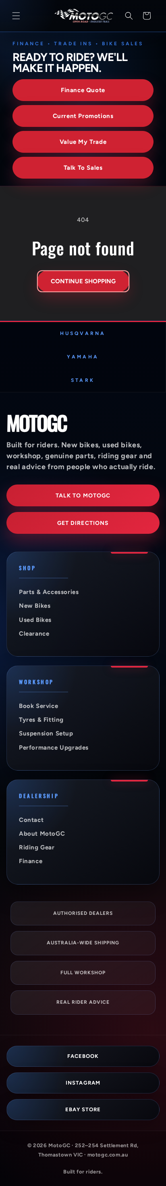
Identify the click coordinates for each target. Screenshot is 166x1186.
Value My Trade (83, 141)
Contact (31, 820)
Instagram (83, 1083)
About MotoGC (42, 833)
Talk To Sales (83, 167)
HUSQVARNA (83, 333)
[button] (16, 16)
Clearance (34, 633)
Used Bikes (35, 620)
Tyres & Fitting (41, 719)
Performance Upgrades (54, 747)
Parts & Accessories (49, 592)
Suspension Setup (46, 733)
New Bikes (34, 605)
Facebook (83, 1056)
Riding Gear (37, 847)
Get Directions (83, 523)
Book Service (38, 706)
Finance (30, 861)
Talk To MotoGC (83, 495)
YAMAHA (82, 357)
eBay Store (83, 1109)
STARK (82, 380)
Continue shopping (83, 281)
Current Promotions (83, 116)
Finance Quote (83, 90)
